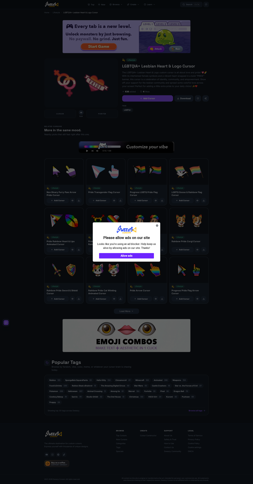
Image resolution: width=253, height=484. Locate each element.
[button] (126, 255)
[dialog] (126, 242)
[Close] (157, 225)
